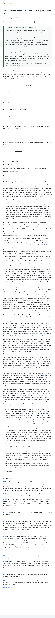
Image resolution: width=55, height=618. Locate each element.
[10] (43, 375)
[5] (24, 327)
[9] (32, 359)
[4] (28, 317)
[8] (9, 353)
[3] (24, 253)
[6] (8, 333)
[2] (44, 245)
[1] (23, 92)
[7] (42, 335)
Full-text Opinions (7, 587)
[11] (43, 415)
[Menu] (51, 2)
